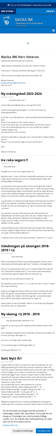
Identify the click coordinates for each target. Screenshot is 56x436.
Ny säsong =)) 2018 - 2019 (20, 314)
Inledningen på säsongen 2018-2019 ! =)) (25, 248)
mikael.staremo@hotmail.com (13, 83)
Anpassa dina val (10, 425)
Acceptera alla (44, 430)
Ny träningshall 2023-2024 (21, 93)
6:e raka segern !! (14, 160)
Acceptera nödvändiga (23, 430)
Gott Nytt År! (11, 358)
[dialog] (28, 420)
